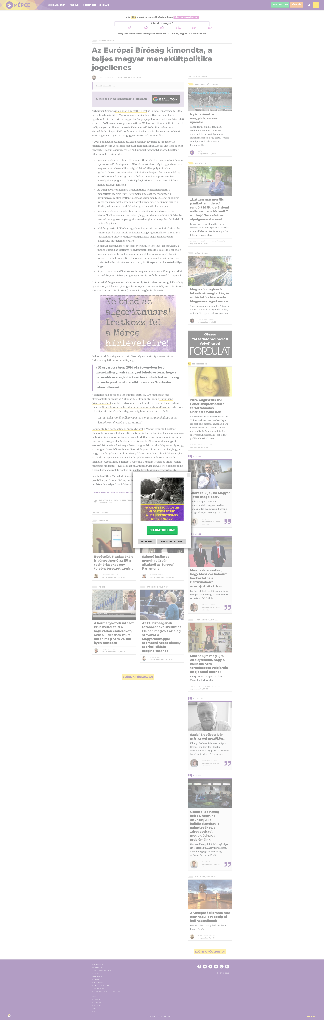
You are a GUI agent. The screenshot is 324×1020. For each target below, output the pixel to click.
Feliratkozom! (162, 530)
